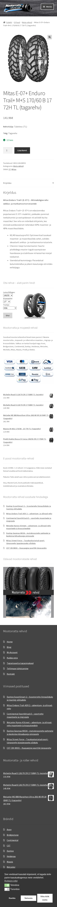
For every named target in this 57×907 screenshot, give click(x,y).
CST (9, 845)
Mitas (13, 169)
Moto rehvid (27, 22)
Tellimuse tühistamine (17, 668)
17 (10, 169)
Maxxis (10, 861)
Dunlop (10, 850)
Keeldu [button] (12, 898)
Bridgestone (13, 835)
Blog (9, 647)
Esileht (9, 22)
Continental (12, 840)
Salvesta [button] (28, 898)
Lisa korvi (22, 150)
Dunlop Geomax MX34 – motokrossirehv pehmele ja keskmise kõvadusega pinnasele (28, 534)
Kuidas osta (12, 657)
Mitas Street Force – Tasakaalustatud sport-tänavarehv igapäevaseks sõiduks (25, 542)
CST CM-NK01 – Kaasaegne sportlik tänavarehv (26, 548)
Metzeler (11, 867)
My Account (12, 652)
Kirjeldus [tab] (7, 183)
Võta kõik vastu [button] (44, 898)
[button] (49, 37)
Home (10, 641)
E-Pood (17, 22)
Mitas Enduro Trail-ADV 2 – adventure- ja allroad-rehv (29, 513)
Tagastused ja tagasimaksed (20, 663)
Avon (9, 829)
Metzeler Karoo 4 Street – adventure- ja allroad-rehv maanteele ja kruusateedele (28, 527)
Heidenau (11, 856)
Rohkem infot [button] (10, 881)
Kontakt (11, 674)
